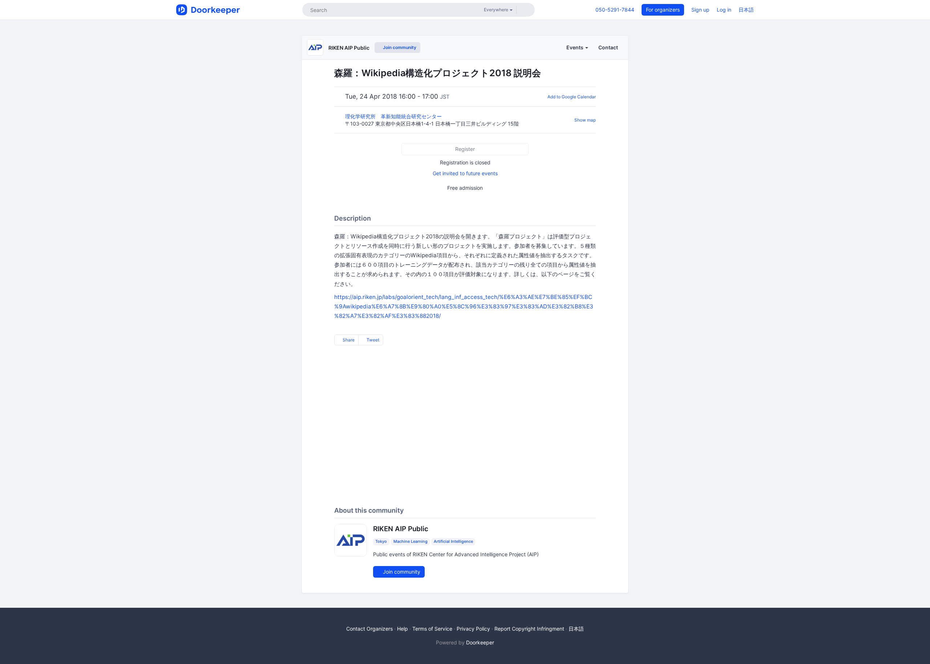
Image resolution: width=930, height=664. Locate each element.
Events (575, 47)
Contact (608, 47)
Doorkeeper (480, 642)
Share (348, 340)
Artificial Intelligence (453, 541)
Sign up (700, 10)
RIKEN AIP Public (348, 48)
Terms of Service (432, 629)
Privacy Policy (473, 629)
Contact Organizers (369, 629)
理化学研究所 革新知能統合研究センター (394, 116)
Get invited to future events (465, 173)
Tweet (372, 340)
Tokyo (381, 541)
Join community (399, 47)
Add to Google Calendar (571, 96)
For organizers (663, 10)
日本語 (746, 10)
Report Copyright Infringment (529, 629)
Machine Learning (410, 541)
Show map (585, 120)
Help (402, 629)
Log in (724, 10)
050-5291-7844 (614, 10)
